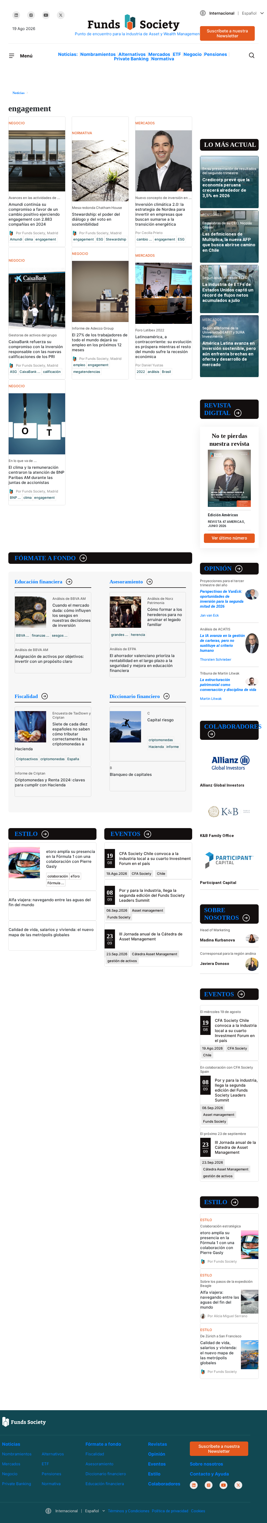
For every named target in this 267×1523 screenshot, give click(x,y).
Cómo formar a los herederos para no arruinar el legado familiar (164, 617)
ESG (99, 239)
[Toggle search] (251, 55)
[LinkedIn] (16, 15)
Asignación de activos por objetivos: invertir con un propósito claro (49, 659)
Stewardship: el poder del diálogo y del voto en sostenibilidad (96, 219)
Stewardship (116, 239)
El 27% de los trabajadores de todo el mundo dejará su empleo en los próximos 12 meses (100, 342)
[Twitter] (61, 15)
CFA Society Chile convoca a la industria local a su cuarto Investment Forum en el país (155, 858)
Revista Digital (217, 409)
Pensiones (215, 54)
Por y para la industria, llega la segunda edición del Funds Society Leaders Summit (152, 895)
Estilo (26, 833)
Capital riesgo (160, 719)
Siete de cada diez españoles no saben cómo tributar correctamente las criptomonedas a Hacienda (52, 736)
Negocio (193, 54)
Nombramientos (98, 54)
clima (29, 239)
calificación (52, 372)
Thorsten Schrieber (215, 659)
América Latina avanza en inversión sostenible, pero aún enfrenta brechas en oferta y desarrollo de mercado (229, 354)
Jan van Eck (209, 615)
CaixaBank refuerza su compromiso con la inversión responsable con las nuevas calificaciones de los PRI (36, 349)
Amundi (16, 239)
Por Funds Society (222, 1261)
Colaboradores (231, 726)
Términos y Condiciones (128, 1511)
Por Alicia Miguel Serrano (227, 1316)
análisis (153, 372)
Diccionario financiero (135, 696)
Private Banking (131, 58)
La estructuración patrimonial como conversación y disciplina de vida (228, 684)
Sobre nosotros (221, 914)
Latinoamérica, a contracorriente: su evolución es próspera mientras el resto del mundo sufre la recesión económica (163, 346)
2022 (141, 372)
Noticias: (68, 54)
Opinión (218, 568)
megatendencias (86, 372)
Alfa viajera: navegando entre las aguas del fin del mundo (219, 1300)
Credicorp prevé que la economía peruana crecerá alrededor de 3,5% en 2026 (226, 187)
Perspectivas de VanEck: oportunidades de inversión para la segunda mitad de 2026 (222, 599)
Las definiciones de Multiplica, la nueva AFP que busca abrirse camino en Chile (228, 242)
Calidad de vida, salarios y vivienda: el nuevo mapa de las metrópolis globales (51, 932)
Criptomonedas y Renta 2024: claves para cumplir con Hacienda (50, 782)
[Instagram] (31, 15)
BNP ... (15, 497)
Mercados (159, 54)
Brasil (166, 372)
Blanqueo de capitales (131, 774)
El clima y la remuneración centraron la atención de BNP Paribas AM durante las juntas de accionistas (36, 475)
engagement (45, 239)
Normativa (162, 58)
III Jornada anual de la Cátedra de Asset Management (151, 936)
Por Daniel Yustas (149, 365)
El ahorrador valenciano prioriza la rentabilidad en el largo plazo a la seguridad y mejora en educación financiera (142, 663)
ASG (13, 372)
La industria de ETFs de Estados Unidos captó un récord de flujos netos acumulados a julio (227, 292)
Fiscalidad (26, 696)
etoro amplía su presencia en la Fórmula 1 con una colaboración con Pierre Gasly (70, 859)
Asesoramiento (126, 581)
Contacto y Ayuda (209, 1474)
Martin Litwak (211, 698)
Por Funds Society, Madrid (37, 233)
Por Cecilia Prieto (149, 233)
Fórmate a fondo (45, 558)
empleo (79, 365)
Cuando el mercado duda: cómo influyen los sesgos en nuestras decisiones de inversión (71, 615)
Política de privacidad (170, 1511)
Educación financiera (38, 581)
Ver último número (229, 538)
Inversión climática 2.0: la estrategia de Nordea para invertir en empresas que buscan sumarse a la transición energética (160, 214)
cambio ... (144, 239)
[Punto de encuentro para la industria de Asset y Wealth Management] (133, 25)
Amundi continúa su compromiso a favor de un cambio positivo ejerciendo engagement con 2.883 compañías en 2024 (34, 214)
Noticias (11, 1444)
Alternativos (132, 54)
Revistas (157, 1444)
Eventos (125, 833)
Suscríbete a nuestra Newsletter (227, 33)
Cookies (198, 1511)
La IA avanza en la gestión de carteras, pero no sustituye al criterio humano (222, 643)
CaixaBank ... (30, 372)
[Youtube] (46, 15)
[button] (227, 13)
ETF (177, 54)
